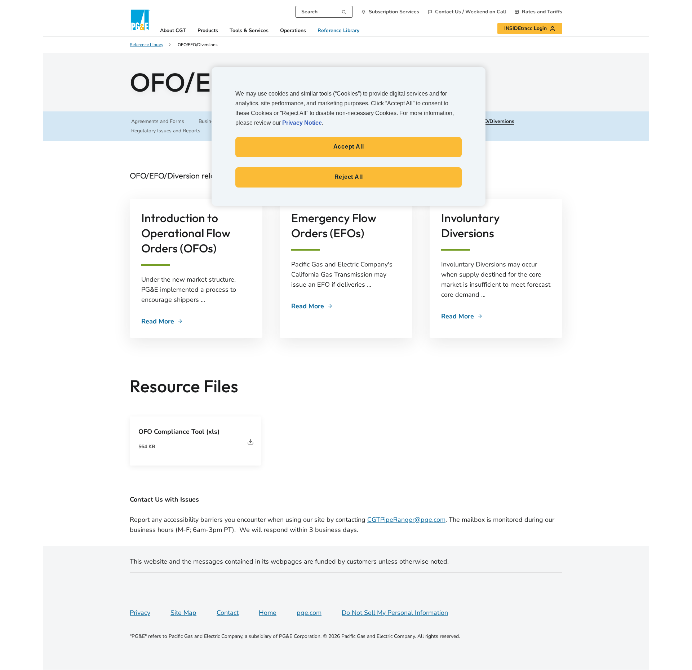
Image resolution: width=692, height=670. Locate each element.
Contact (228, 612)
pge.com (309, 612)
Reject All (348, 177)
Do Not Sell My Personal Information (395, 612)
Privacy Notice (302, 123)
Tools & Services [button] (249, 31)
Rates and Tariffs (542, 12)
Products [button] (208, 31)
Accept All (348, 147)
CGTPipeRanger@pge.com (406, 519)
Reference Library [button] (338, 31)
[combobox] (324, 12)
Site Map (183, 612)
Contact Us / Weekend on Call (470, 12)
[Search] (344, 11)
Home (267, 612)
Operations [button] (293, 31)
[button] (390, 11)
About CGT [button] (173, 31)
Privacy (140, 612)
